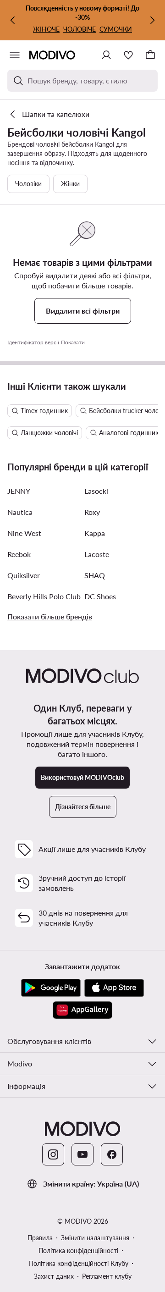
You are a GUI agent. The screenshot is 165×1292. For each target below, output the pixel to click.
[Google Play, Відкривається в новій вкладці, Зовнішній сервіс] (51, 988)
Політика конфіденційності (78, 1250)
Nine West (24, 533)
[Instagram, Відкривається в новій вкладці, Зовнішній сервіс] (53, 1154)
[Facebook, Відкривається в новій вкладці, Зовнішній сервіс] (112, 1154)
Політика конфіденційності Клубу (78, 1263)
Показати (73, 342)
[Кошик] (150, 55)
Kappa (94, 533)
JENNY (18, 490)
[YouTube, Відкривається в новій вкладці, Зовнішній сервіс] (83, 1154)
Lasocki (96, 490)
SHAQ (94, 575)
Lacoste (96, 554)
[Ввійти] (106, 55)
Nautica (20, 512)
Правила (40, 1238)
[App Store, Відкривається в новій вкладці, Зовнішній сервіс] (114, 988)
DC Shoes (100, 596)
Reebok (19, 554)
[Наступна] (152, 20)
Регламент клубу (107, 1276)
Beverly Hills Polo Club (44, 596)
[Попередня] (13, 20)
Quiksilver (23, 575)
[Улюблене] (128, 55)
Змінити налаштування (95, 1238)
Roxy (92, 512)
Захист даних (54, 1276)
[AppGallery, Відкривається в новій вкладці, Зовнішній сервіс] (82, 1010)
